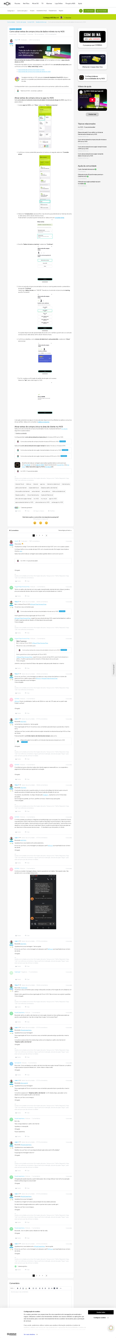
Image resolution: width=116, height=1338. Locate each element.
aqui (21, 551)
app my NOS (53, 498)
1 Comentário (82, 171)
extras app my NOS (57, 502)
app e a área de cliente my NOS (24, 502)
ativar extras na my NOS (42, 502)
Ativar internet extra (33, 495)
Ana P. (16, 40)
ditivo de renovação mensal (23, 498)
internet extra (66, 484)
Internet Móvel (19, 484)
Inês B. (16, 541)
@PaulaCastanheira (25, 1030)
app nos (42, 484)
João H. (17, 719)
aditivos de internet (20, 487)
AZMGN (17, 698)
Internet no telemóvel (53, 484)
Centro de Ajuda (21, 22)
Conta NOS (30, 22)
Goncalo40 (18, 1063)
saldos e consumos (43, 422)
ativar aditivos (46, 491)
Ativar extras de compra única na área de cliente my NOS (34, 71)
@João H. (45, 795)
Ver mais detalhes (29, 1334)
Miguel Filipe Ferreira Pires (22, 586)
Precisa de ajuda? (113, 669)
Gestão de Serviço (41, 22)
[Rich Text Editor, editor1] (41, 1299)
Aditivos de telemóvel (58, 491)
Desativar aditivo (20, 495)
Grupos (32, 10)
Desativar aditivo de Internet (49, 487)
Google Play (60, 465)
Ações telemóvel (34, 487)
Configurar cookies (100, 1317)
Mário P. (17, 601)
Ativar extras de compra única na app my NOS (31, 69)
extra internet (36, 491)
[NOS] (7, 3)
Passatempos (53, 10)
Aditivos (28, 484)
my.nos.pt (64, 428)
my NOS (36, 498)
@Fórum (38, 678)
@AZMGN (23, 721)
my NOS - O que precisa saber (86, 127)
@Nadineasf (23, 987)
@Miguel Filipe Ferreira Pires (38, 604)
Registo (61, 10)
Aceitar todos (101, 1312)
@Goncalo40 (24, 1083)
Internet (35, 484)
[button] (89, 11)
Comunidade (11, 22)
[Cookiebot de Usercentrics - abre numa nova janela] (12, 1334)
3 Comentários (82, 178)
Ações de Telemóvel (47, 495)
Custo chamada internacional (86, 169)
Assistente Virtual (42, 10)
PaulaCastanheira (19, 1012)
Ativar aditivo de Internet (22, 491)
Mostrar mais (92, 114)
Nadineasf (17, 972)
